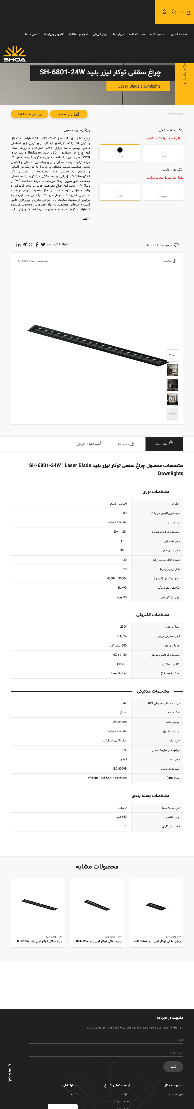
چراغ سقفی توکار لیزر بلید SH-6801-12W (97, 941)
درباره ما (118, 34)
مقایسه (167, 261)
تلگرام (74, 1094)
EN (182, 12)
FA (188, 12)
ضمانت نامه (137, 34)
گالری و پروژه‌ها (54, 34)
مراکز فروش (100, 34)
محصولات (159, 34)
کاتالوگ (126, 1094)
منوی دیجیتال (175, 1094)
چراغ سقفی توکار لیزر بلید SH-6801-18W (37, 941)
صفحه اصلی (179, 34)
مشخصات (161, 444)
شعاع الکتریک (122, 1102)
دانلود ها (124, 444)
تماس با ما (32, 34)
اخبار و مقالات (78, 34)
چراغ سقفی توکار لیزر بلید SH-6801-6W (156, 941)
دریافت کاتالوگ (26, 114)
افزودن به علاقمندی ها (159, 246)
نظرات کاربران (86, 444)
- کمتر (86, 219)
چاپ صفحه (65, 114)
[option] (156, 918)
